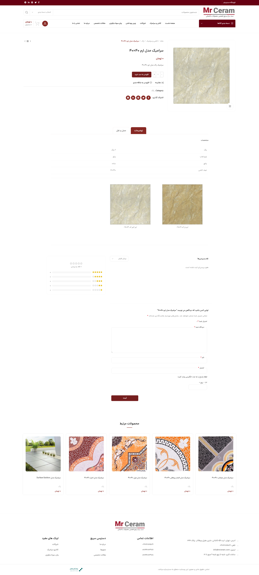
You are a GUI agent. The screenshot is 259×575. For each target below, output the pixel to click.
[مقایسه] (197, 453)
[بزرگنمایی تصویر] (230, 106)
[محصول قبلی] (30, 41)
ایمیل (201, 368)
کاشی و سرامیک (152, 41)
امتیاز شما (202, 321)
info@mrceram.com (221, 549)
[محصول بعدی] (25, 41)
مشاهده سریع (197, 446)
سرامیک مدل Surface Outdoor (49, 477)
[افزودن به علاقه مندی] (197, 459)
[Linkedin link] (28, 3)
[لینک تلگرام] (25, 3)
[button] (197, 439)
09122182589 (225, 545)
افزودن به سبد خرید (142, 74)
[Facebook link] (38, 3)
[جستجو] (27, 12)
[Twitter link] (35, 3)
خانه (161, 41)
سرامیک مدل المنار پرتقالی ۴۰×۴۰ (177, 477)
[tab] (138, 130)
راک (142, 41)
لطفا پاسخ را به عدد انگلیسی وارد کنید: (192, 377)
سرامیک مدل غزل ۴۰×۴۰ (137, 477)
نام (202, 357)
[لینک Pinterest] (32, 3)
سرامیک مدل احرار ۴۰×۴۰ (94, 477)
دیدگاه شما (199, 327)
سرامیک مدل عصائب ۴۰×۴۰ (222, 477)
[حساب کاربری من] (45, 23)
